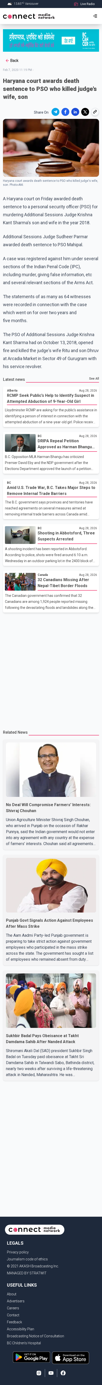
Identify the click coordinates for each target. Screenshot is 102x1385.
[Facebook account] (63, 1373)
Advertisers (16, 1301)
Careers (13, 1308)
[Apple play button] (70, 1358)
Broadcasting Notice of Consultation (35, 1336)
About (11, 1294)
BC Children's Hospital (24, 1343)
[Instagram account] (39, 1373)
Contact (13, 1315)
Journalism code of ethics (27, 1259)
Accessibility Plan (20, 1329)
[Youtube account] (51, 1373)
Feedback (14, 1322)
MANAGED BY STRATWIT (27, 1273)
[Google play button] (31, 1358)
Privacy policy (18, 1252)
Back (14, 60)
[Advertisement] (51, 669)
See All (94, 378)
